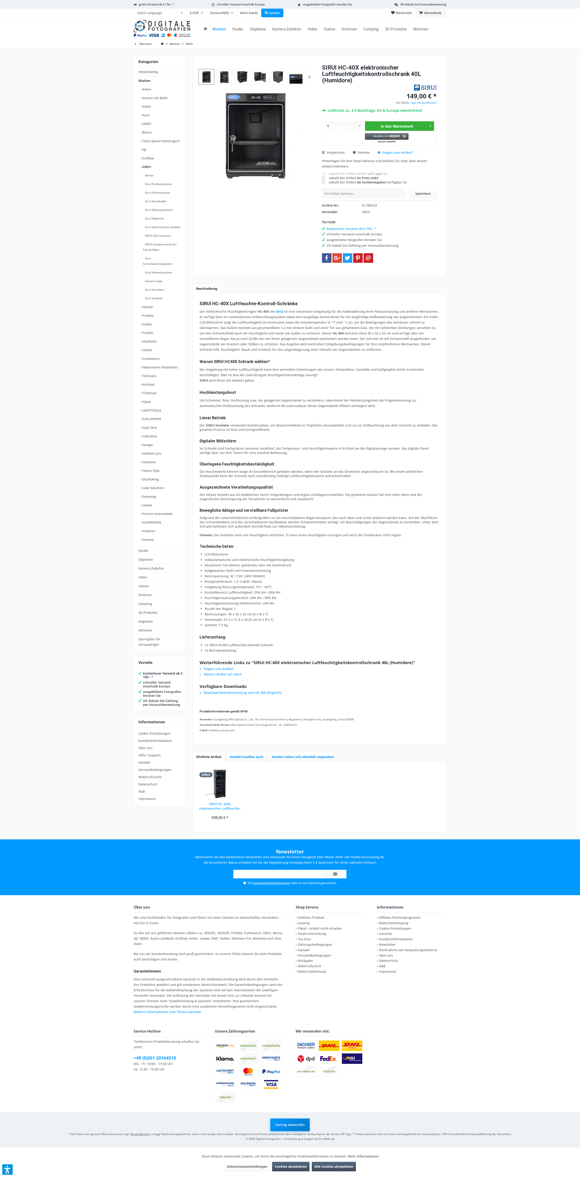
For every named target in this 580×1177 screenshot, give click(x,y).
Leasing (303, 923)
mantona (148, 462)
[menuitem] (160, 13)
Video (142, 577)
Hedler (146, 350)
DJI (143, 149)
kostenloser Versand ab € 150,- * (163, 675)
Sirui (279, 311)
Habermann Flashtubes (159, 367)
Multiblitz (149, 341)
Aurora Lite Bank (154, 98)
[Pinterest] (358, 258)
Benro (146, 132)
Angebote (145, 621)
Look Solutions (152, 488)
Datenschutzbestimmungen (271, 883)
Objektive (145, 559)
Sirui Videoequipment (158, 210)
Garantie (385, 933)
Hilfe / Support (149, 755)
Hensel (147, 307)
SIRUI (146, 167)
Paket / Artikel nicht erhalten (320, 928)
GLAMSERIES (151, 522)
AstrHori (148, 384)
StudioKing (150, 479)
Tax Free (304, 939)
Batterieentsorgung (393, 923)
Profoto (147, 315)
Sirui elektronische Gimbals (162, 227)
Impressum (147, 799)
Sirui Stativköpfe (155, 201)
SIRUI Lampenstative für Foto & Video (160, 247)
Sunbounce (150, 358)
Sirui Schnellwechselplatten (158, 261)
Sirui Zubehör (153, 298)
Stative (143, 586)
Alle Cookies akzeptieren (333, 1166)
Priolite (147, 333)
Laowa (146, 505)
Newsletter (387, 944)
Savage (147, 445)
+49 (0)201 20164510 (155, 1058)
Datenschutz (147, 784)
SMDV (146, 124)
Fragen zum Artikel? (397, 152)
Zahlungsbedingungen (315, 944)
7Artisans (149, 376)
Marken (144, 80)
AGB (141, 791)
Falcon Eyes (150, 470)
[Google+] (337, 258)
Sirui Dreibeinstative (158, 184)
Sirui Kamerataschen (158, 272)
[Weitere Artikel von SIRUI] (425, 88)
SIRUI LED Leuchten (157, 236)
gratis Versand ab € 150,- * (156, 4)
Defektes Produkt (311, 917)
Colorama (149, 436)
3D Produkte (147, 612)
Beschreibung (206, 288)
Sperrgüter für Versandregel (149, 642)
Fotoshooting (148, 72)
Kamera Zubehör (151, 568)
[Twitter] (347, 258)
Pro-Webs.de (327, 1139)
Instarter (148, 531)
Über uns (145, 748)
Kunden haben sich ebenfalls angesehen (303, 757)
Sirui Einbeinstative (157, 193)
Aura (145, 115)
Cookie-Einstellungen (154, 733)
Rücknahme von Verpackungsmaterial (408, 950)
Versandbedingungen (155, 770)
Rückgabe (305, 960)
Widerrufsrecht (150, 777)
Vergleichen (335, 152)
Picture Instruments (157, 514)
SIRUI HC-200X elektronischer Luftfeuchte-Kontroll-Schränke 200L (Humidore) (220, 806)
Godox (146, 324)
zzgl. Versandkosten (424, 103)
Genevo (147, 539)
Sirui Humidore (154, 290)
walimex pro (151, 453)
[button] (386, 138)
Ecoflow (147, 158)
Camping (145, 604)
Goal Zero (149, 427)
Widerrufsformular (312, 971)
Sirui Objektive (154, 218)
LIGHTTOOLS (151, 410)
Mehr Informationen (363, 1156)
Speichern (423, 193)
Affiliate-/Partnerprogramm (399, 917)
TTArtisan (149, 393)
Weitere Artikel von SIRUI (222, 674)
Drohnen (145, 595)
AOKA (146, 106)
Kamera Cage (153, 281)
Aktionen (145, 630)
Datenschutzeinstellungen (247, 1166)
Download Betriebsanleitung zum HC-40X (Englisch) (242, 692)
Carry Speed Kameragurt (160, 141)
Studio (143, 550)
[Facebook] (326, 258)
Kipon (146, 402)
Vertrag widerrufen (290, 1125)
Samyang (148, 496)
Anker (146, 89)
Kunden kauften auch (246, 757)
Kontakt (144, 762)
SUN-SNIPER (151, 419)
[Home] (205, 29)
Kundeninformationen (155, 740)
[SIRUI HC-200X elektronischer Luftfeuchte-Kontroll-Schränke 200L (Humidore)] (220, 783)
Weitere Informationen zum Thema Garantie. (168, 1012)
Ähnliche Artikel (208, 757)
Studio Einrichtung (312, 933)
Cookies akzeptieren (291, 1166)
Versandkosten (140, 1134)
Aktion (149, 175)
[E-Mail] (368, 258)
